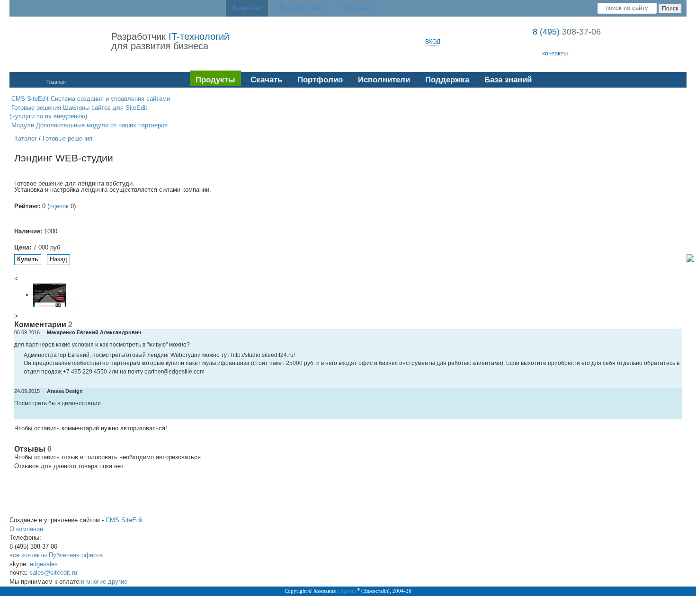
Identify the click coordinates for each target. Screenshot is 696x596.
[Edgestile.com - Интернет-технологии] (60, 42)
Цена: (22, 247)
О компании (26, 529)
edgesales (44, 564)
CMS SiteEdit (124, 520)
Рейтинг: (27, 206)
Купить (27, 259)
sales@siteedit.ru (53, 572)
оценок (59, 206)
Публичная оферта (76, 555)
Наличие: (28, 231)
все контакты (28, 555)
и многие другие (104, 581)
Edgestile (347, 591)
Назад (58, 259)
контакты (555, 53)
